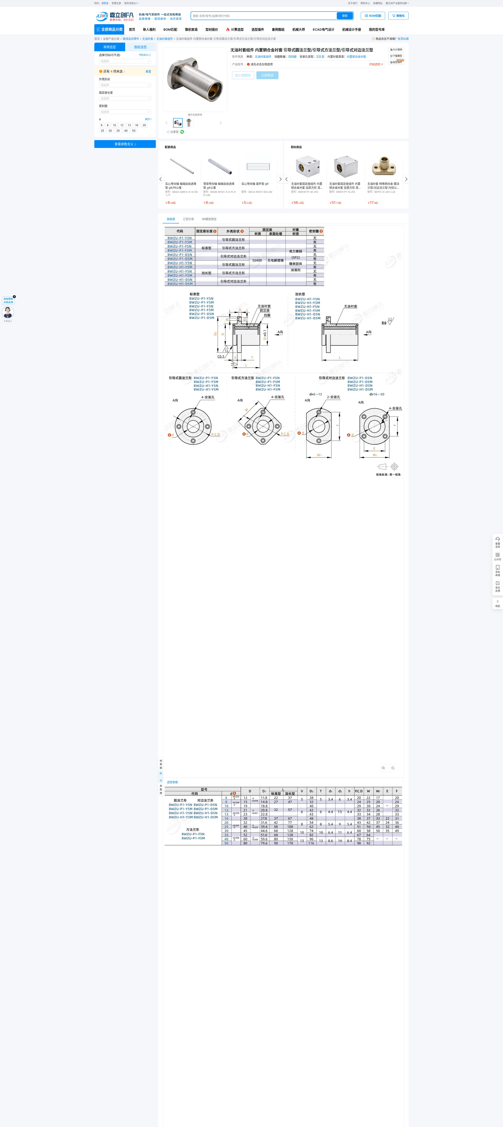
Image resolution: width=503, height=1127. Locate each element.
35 (118, 130)
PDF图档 (397, 49)
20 (144, 125)
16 (136, 125)
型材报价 (212, 29)
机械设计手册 (351, 29)
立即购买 (267, 75)
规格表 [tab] (171, 219)
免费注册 (116, 3)
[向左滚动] (160, 179)
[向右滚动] (281, 179)
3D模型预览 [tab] (209, 219)
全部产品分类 (111, 38)
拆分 (160, 777)
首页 (132, 29)
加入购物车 (243, 75)
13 (129, 125)
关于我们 (352, 3)
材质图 (160, 764)
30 (110, 130)
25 (102, 130)
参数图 (160, 789)
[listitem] (182, 179)
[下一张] (222, 123)
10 (114, 125)
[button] (125, 71)
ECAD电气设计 (323, 29)
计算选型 (237, 29)
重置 (148, 71)
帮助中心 (365, 3)
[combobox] (272, 16)
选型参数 (172, 782)
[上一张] (168, 123)
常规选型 (109, 47)
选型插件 (258, 29)
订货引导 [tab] (188, 219)
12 (121, 125)
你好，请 (101, 3)
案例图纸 (278, 29)
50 (134, 130)
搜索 (345, 15)
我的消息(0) (130, 3)
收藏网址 (378, 3)
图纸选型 (140, 47)
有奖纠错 (403, 38)
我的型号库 (377, 29)
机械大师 (298, 29)
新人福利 (149, 29)
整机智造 (191, 29)
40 (126, 130)
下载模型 (397, 55)
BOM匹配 (170, 29)
